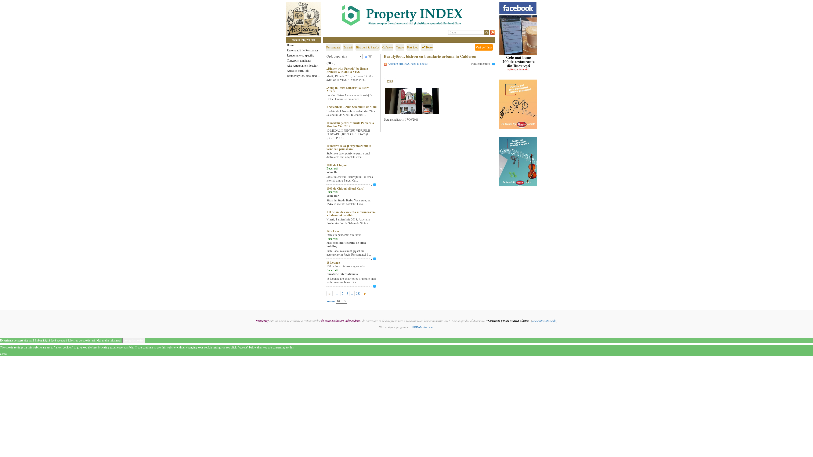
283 (358, 293)
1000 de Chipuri (336, 165)
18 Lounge (333, 262)
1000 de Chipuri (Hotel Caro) (345, 188)
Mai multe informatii (109, 340)
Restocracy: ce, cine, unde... (304, 76)
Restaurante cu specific (300, 55)
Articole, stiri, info (298, 71)
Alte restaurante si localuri (302, 65)
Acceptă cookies (133, 340)
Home (290, 45)
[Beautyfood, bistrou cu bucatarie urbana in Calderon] (412, 101)
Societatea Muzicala (544, 321)
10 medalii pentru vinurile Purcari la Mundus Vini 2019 (350, 124)
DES (390, 81)
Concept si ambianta (299, 60)
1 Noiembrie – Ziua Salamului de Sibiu (351, 107)
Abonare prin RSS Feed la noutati (408, 64)
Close (3, 354)
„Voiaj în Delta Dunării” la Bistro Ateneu (347, 89)
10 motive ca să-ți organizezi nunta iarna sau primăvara (348, 147)
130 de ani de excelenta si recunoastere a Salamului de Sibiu (351, 213)
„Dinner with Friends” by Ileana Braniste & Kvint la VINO (347, 70)
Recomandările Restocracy (302, 50)
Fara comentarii (480, 64)
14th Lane (332, 231)
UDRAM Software (423, 327)
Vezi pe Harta (484, 47)
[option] (409, 15)
